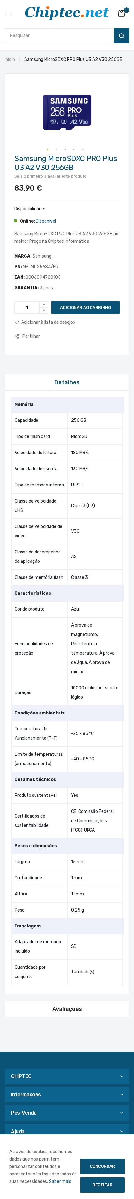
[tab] (67, 382)
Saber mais (60, 1181)
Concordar (102, 1166)
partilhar (31, 336)
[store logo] (67, 13)
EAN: (20, 277)
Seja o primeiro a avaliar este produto (50, 176)
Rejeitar (102, 1185)
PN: (18, 266)
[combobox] (57, 36)
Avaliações (67, 1009)
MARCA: (23, 256)
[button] (48, 149)
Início (10, 59)
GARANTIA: (27, 288)
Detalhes (67, 382)
